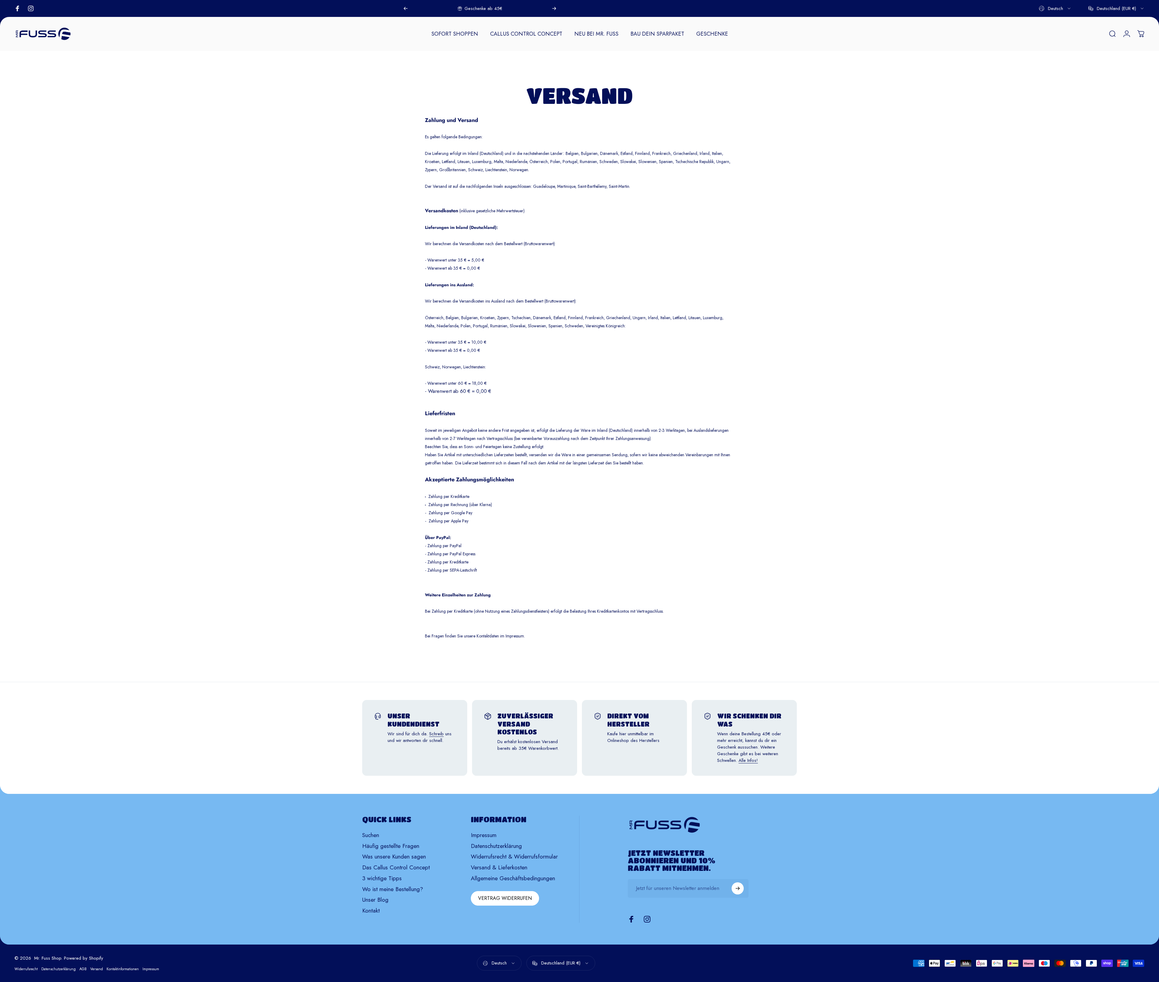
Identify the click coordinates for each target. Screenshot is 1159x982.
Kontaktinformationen (123, 969)
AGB (83, 969)
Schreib (436, 733)
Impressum (483, 835)
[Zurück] (405, 8)
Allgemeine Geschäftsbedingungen (513, 878)
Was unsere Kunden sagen (394, 856)
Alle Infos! (748, 760)
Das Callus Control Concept (396, 867)
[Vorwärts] (554, 8)
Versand (96, 969)
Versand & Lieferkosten (499, 867)
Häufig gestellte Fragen (390, 846)
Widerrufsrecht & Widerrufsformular (514, 856)
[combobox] (1055, 8)
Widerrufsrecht (26, 969)
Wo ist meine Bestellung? (392, 889)
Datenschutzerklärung (496, 846)
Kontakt (371, 910)
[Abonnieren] (738, 888)
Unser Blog (375, 899)
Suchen (370, 835)
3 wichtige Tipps (382, 878)
